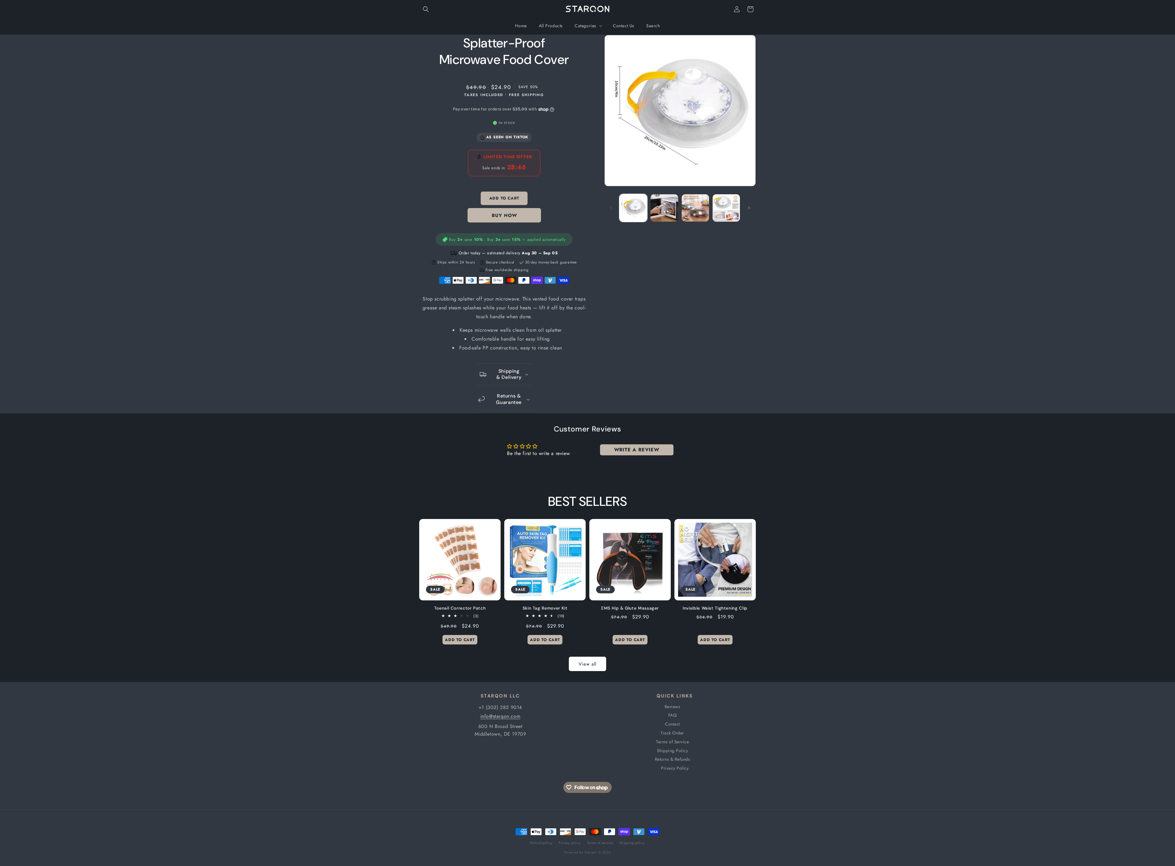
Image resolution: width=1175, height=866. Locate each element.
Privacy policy (569, 842)
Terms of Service (672, 742)
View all (587, 664)
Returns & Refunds (672, 759)
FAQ (672, 715)
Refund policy (541, 842)
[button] (426, 9)
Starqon (590, 852)
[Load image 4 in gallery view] (726, 208)
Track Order (672, 733)
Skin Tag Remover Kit (545, 608)
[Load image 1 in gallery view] (633, 208)
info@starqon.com (500, 716)
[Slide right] (749, 208)
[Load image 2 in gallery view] (664, 208)
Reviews (673, 707)
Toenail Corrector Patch (460, 608)
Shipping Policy (672, 751)
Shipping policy (632, 842)
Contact (672, 724)
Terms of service (600, 842)
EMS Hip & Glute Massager (630, 608)
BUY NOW (504, 215)
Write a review (636, 449)
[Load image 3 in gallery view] (695, 208)
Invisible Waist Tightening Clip (715, 608)
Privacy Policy (674, 768)
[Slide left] (611, 208)
